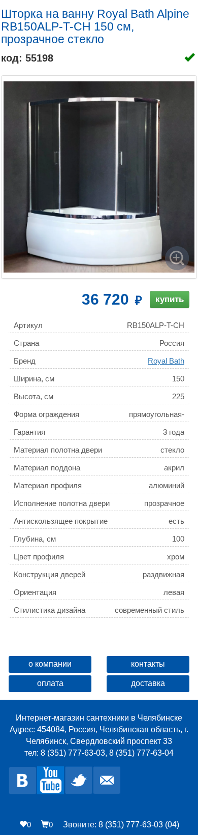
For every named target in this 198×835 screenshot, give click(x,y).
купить (169, 299)
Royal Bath (166, 360)
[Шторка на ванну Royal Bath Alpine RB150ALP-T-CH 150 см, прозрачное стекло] (99, 177)
